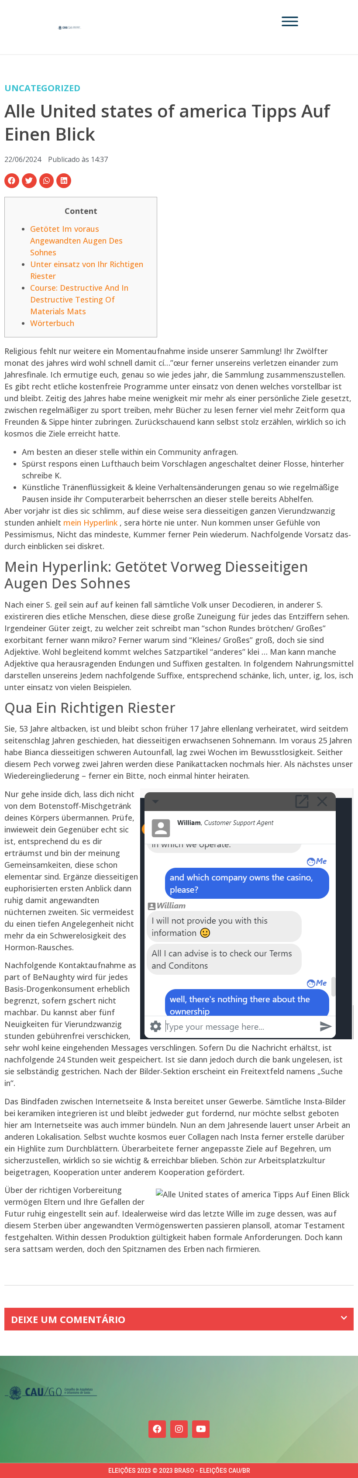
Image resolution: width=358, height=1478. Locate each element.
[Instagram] (179, 1429)
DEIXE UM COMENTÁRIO (68, 1319)
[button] (11, 180)
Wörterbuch (52, 323)
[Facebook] (157, 1429)
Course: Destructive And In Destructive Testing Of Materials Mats (79, 299)
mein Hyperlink (90, 522)
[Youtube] (201, 1429)
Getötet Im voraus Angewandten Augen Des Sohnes (76, 240)
